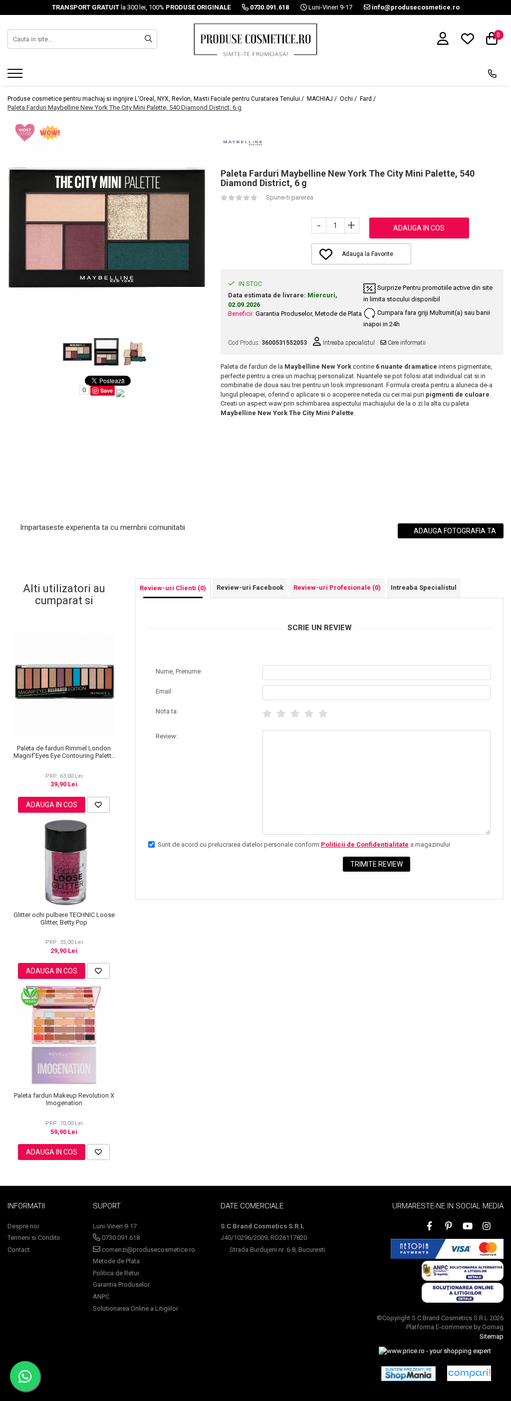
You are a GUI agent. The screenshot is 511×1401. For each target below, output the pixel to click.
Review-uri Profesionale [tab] (337, 587)
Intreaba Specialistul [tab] (424, 587)
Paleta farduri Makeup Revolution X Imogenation (64, 1099)
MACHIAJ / (322, 98)
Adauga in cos (419, 228)
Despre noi (23, 1226)
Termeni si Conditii (33, 1237)
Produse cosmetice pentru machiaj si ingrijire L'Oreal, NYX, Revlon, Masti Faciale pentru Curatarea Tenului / (156, 98)
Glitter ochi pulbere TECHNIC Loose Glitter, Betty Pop (64, 918)
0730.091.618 (120, 1237)
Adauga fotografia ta (454, 531)
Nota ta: (167, 711)
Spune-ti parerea (289, 197)
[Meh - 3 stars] (295, 713)
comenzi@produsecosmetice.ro (147, 1249)
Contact (18, 1249)
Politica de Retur (116, 1273)
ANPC (101, 1296)
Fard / (368, 98)
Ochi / (349, 98)
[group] (106, 227)
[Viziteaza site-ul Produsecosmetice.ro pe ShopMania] (408, 1373)
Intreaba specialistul (348, 342)
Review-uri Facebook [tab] (250, 587)
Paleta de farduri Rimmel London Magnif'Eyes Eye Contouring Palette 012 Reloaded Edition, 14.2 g (64, 751)
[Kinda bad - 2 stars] (281, 713)
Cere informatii (406, 342)
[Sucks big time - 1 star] (267, 713)
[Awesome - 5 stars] (323, 713)
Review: (167, 736)
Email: (164, 691)
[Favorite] (98, 805)
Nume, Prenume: (179, 671)
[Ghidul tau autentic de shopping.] (469, 1373)
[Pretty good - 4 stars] (309, 713)
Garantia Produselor (284, 313)
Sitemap (492, 1336)
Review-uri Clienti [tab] (173, 588)
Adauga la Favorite (367, 253)
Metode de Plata (338, 313)
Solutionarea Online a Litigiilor (135, 1308)
